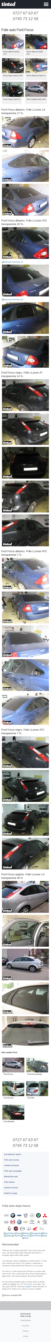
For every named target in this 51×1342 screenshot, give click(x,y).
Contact (25, 1336)
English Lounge (10, 1193)
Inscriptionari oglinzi (12, 1154)
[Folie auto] (8, 6)
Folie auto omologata (12, 1171)
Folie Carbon (9, 1182)
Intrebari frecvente (11, 1165)
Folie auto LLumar (11, 1160)
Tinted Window (25, 1320)
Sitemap (26, 1331)
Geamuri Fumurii (11, 1188)
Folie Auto (25, 1326)
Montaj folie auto (11, 1177)
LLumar (28, 1287)
